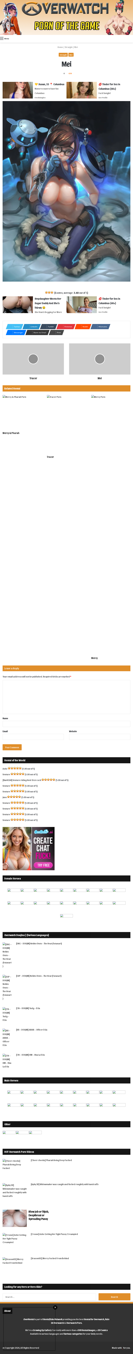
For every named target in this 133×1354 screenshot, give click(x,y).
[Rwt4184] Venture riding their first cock (22, 780)
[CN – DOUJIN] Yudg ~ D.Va (28, 1008)
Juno (5, 797)
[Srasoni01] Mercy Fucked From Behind (50, 1258)
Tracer (50, 456)
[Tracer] (66, 424)
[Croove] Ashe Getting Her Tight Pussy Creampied (54, 1234)
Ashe (5, 768)
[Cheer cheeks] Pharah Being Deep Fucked (51, 1160)
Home (60, 47)
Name (5, 718)
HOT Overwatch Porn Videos (19, 1151)
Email (5, 731)
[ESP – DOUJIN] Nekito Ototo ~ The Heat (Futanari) (39, 975)
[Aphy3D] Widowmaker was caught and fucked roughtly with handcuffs (65, 1184)
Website (73, 731)
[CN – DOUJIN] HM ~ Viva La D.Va (30, 1054)
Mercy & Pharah (11, 432)
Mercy (94, 657)
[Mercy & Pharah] (22, 412)
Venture (6, 774)
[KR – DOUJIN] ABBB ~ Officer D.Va (31, 1029)
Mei (71, 54)
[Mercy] (110, 525)
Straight (69, 47)
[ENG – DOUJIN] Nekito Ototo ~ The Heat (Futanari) (39, 943)
